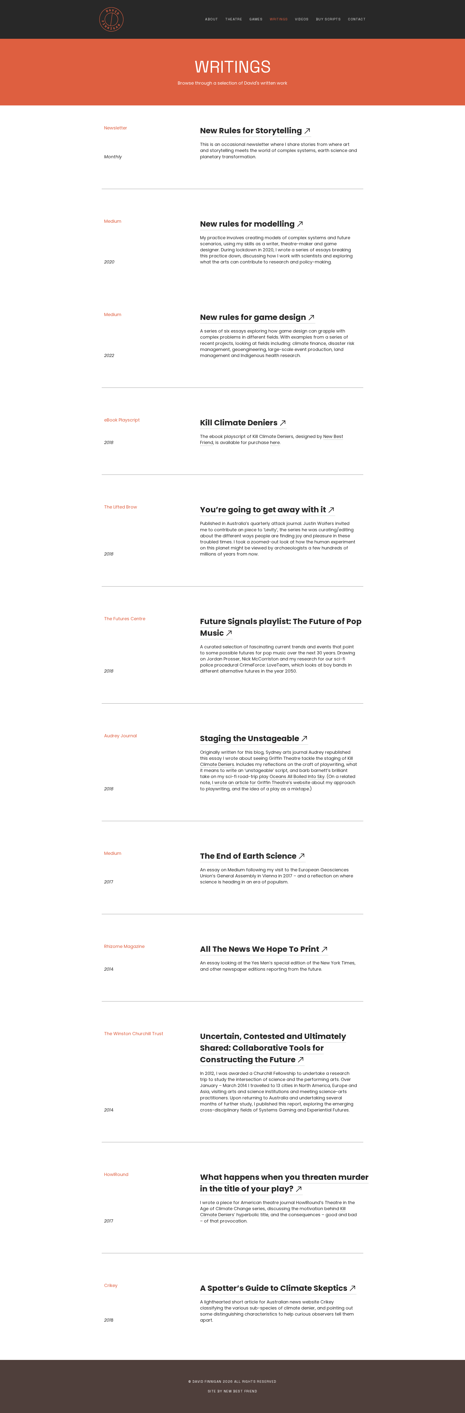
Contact (357, 19)
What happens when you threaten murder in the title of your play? (284, 1183)
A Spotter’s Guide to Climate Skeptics (273, 1288)
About (211, 19)
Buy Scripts (328, 19)
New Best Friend (240, 1391)
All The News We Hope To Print (259, 949)
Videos (302, 19)
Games (256, 19)
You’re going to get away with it (263, 509)
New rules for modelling (247, 223)
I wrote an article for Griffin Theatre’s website (261, 782)
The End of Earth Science (248, 855)
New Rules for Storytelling (251, 130)
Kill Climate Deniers (239, 422)
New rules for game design (253, 317)
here (275, 442)
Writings (279, 19)
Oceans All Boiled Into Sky (297, 776)
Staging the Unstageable (249, 738)
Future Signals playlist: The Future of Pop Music (281, 627)
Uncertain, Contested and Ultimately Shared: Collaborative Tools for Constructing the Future (273, 1048)
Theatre (233, 19)
